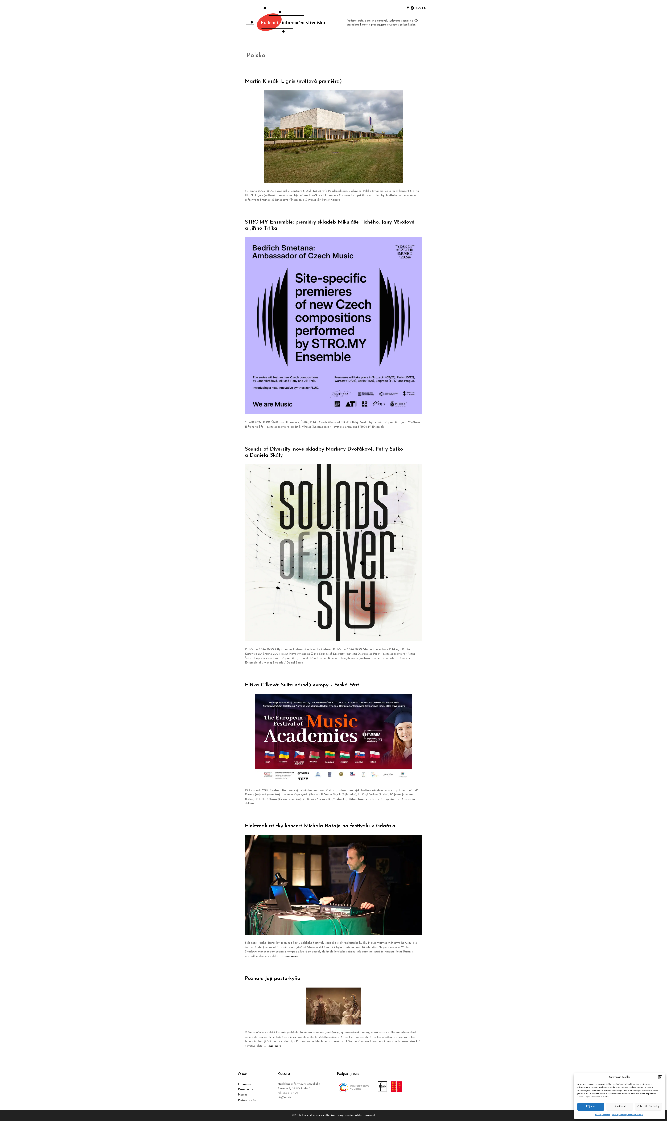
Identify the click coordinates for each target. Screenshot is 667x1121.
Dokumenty (245, 1089)
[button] (660, 1077)
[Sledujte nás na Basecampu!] (412, 7)
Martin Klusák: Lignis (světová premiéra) (293, 81)
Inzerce (242, 1094)
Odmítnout (620, 1106)
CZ (418, 8)
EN (424, 8)
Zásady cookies (602, 1115)
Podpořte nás (247, 1100)
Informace (244, 1084)
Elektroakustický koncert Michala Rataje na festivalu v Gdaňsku (321, 826)
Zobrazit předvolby (648, 1106)
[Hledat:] (400, 7)
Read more (290, 956)
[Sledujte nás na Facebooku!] (408, 7)
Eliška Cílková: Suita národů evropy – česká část (302, 685)
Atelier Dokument (365, 1115)
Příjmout (591, 1106)
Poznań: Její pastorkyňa (272, 978)
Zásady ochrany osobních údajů (627, 1115)
